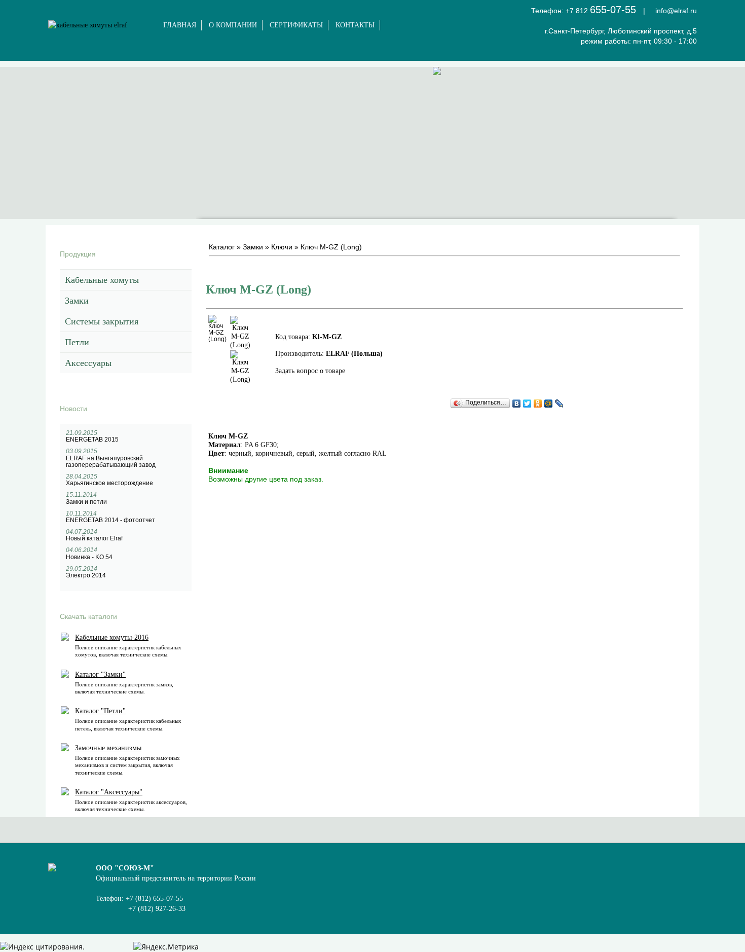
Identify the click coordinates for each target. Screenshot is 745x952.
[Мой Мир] (548, 403)
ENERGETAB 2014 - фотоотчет (110, 520)
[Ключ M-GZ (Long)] (217, 339)
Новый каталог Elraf (94, 538)
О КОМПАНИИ (233, 25)
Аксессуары (88, 363)
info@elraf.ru (676, 11)
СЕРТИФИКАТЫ (296, 25)
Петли (77, 342)
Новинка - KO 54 (89, 557)
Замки (77, 301)
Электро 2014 (86, 575)
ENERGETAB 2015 (92, 439)
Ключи (281, 247)
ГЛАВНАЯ (179, 25)
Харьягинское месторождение (109, 483)
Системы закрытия (101, 321)
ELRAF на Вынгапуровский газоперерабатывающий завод (111, 461)
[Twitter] (527, 403)
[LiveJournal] (559, 403)
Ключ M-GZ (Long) (331, 247)
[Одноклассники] (538, 403)
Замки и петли (86, 501)
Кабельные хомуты (102, 280)
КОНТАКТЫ (355, 25)
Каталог (222, 247)
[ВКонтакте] (516, 403)
